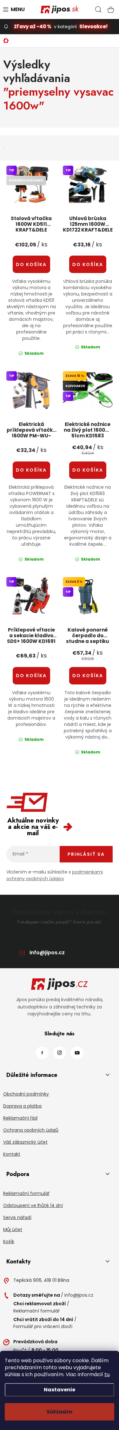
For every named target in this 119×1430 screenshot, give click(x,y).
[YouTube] (77, 1052)
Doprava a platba (22, 1106)
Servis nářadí (17, 1217)
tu (106, 1374)
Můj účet (12, 1229)
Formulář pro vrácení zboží (42, 1326)
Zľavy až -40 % (32, 26)
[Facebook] (42, 1052)
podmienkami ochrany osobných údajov (54, 875)
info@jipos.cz (47, 952)
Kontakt (11, 1154)
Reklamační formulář (26, 1193)
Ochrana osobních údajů (30, 1130)
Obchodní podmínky (26, 1094)
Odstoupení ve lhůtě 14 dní (33, 1205)
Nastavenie (59, 1389)
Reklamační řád (20, 1118)
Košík (8, 1241)
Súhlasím (59, 1411)
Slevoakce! (93, 26)
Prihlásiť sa (86, 854)
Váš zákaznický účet (25, 1142)
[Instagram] (59, 1052)
